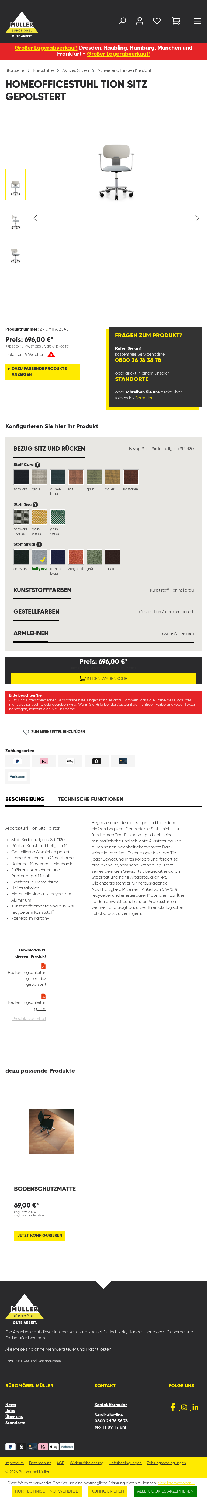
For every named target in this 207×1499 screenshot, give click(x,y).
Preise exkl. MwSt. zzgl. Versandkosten (37, 346)
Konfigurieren (107, 1491)
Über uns (14, 1417)
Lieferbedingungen (125, 1463)
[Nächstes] (197, 218)
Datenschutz (40, 1463)
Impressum (14, 1463)
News (10, 1405)
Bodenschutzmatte (45, 1189)
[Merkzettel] (156, 22)
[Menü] (197, 22)
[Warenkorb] (176, 21)
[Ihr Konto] (139, 22)
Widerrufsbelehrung (87, 1463)
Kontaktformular (111, 1405)
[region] (103, 218)
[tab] (24, 800)
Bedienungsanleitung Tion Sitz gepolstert (27, 979)
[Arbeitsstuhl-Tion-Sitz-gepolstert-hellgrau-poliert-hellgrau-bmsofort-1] (116, 159)
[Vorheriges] (35, 218)
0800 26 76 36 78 (138, 360)
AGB (60, 1463)
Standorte (132, 379)
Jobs (10, 1411)
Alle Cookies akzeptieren (165, 1491)
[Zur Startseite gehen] (11, 24)
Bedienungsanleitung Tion (27, 1006)
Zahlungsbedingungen (166, 1463)
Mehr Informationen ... (176, 1483)
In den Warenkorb (106, 679)
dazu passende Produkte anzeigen (39, 372)
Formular (143, 398)
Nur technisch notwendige (46, 1491)
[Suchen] (122, 22)
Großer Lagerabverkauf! (46, 48)
